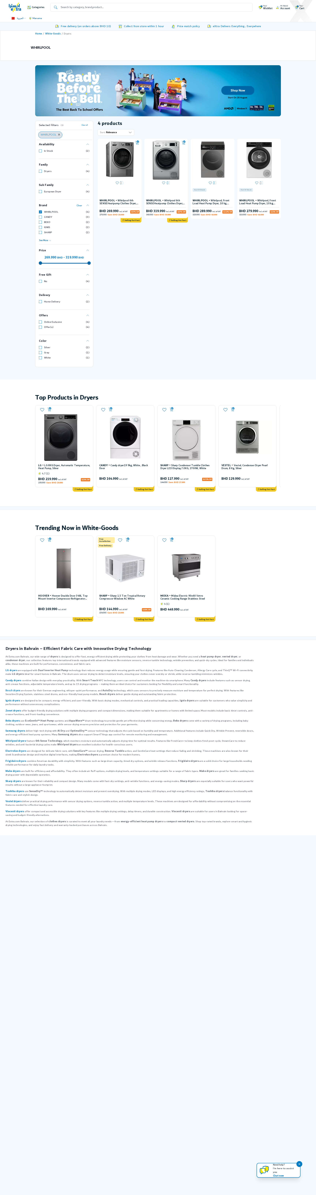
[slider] (40, 263)
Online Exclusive (53, 322)
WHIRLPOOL (51, 212)
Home (38, 33)
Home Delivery (52, 301)
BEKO (47, 222)
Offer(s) (49, 327)
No (45, 281)
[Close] (59, 134)
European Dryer (52, 191)
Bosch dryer (12, 690)
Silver (47, 347)
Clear (79, 205)
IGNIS (47, 227)
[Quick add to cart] (137, 142)
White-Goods (53, 33)
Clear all (85, 125)
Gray (46, 352)
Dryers (48, 171)
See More (43, 240)
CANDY (48, 217)
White (47, 357)
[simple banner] (15, 7)
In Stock (48, 151)
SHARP (48, 232)
